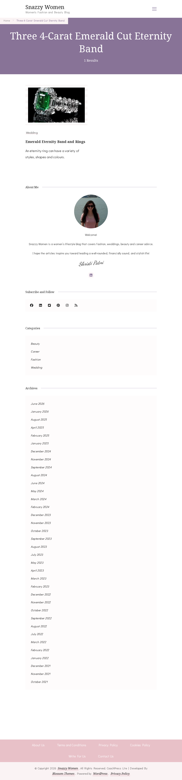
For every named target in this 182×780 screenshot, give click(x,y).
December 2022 (41, 594)
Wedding (32, 132)
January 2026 (40, 411)
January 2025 (40, 443)
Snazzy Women (44, 7)
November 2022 (41, 602)
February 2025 (40, 435)
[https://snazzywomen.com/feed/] (76, 305)
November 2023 (41, 523)
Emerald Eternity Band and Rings (55, 141)
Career (35, 351)
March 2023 (38, 578)
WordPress (100, 774)
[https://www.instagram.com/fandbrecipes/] (67, 305)
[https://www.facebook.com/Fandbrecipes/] (31, 305)
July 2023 (37, 554)
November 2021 (40, 674)
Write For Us (77, 756)
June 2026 (37, 403)
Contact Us (106, 756)
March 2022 (38, 642)
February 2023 (40, 586)
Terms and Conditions (71, 745)
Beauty (35, 343)
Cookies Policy (140, 745)
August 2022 (39, 626)
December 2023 (41, 515)
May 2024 (37, 491)
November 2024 (41, 459)
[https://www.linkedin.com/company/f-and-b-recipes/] (40, 305)
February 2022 (40, 650)
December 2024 (41, 451)
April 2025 (37, 427)
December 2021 (40, 666)
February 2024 (40, 507)
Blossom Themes (63, 774)
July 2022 (37, 634)
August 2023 (39, 546)
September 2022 (41, 618)
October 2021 (39, 682)
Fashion (36, 359)
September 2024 (41, 467)
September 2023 (41, 538)
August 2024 (39, 475)
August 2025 (39, 419)
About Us (38, 745)
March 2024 (38, 499)
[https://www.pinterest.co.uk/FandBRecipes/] (58, 305)
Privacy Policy (108, 745)
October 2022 (39, 610)
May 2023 (37, 562)
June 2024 (37, 483)
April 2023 (37, 570)
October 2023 (39, 531)
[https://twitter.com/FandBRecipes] (49, 305)
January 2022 (39, 658)
